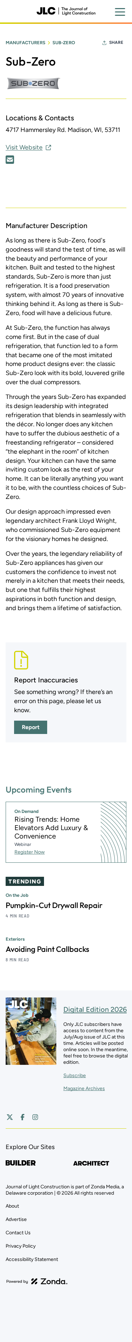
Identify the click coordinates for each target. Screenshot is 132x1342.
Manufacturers (25, 42)
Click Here (10, 159)
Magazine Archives (84, 1088)
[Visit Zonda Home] (37, 1281)
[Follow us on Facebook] (22, 1117)
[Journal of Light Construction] (66, 11)
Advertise (16, 1219)
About (12, 1206)
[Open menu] (120, 12)
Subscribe (74, 1076)
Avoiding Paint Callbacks (47, 949)
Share (116, 42)
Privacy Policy (21, 1246)
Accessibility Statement (32, 1259)
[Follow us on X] (10, 1117)
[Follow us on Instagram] (35, 1117)
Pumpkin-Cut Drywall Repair (54, 905)
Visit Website (24, 147)
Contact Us (18, 1233)
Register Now (29, 852)
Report (30, 727)
